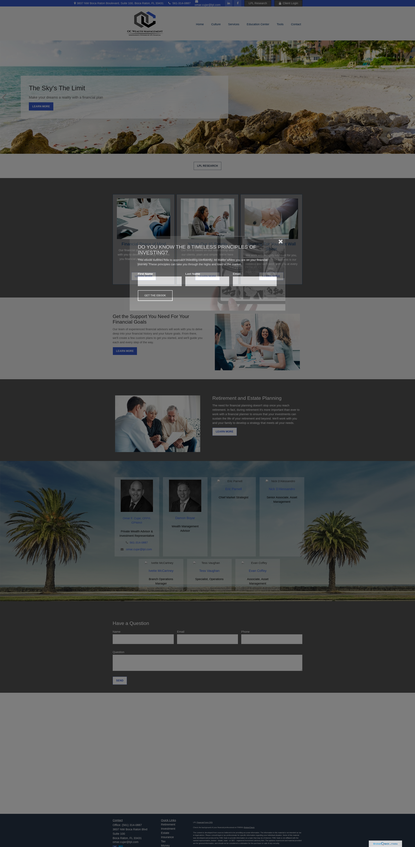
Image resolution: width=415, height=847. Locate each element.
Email (237, 424)
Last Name (192, 424)
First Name (145, 424)
